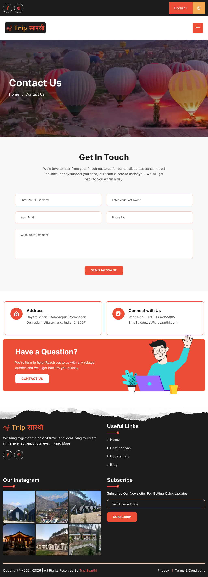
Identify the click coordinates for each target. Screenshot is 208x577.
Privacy (163, 570)
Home (14, 94)
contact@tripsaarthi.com (159, 322)
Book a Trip (120, 456)
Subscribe (122, 517)
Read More (61, 443)
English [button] (179, 8)
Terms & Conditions (190, 570)
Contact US (32, 379)
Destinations (120, 448)
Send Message (104, 270)
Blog (114, 465)
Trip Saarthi (88, 570)
